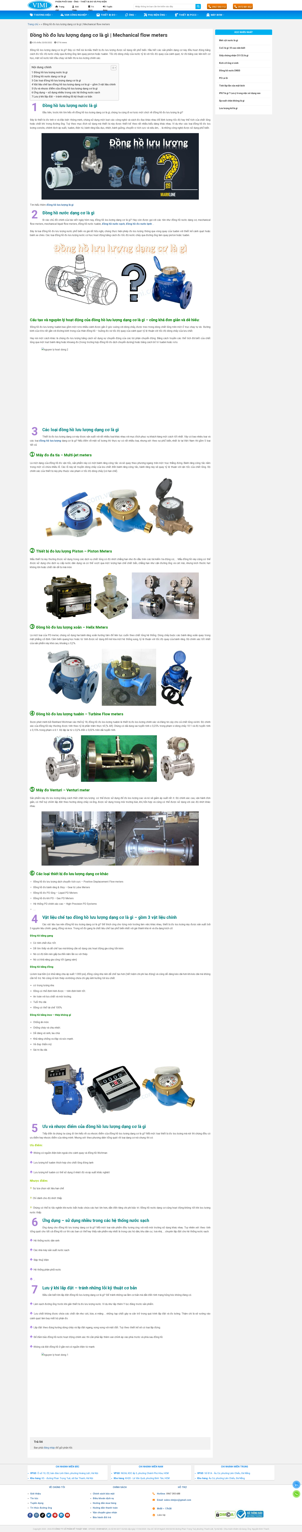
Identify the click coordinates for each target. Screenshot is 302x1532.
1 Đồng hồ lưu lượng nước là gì (49, 72)
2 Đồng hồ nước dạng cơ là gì (49, 76)
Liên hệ (161, 1515)
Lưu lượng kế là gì (228, 108)
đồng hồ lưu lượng (50, 440)
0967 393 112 (219, 7)
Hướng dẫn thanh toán (105, 1508)
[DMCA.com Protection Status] (225, 1514)
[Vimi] (40, 5)
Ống (131, 15)
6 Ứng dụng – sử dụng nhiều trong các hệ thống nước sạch (66, 92)
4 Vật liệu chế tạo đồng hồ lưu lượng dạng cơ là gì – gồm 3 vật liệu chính (74, 84)
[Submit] (198, 6)
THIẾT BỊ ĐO (108, 15)
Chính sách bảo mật (104, 1493)
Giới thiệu (35, 1493)
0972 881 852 (245, 7)
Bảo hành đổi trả (102, 1517)
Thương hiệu (42, 15)
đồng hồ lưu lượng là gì (59, 204)
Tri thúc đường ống (41, 1508)
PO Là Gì (223, 78)
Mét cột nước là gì (228, 40)
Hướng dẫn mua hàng (104, 1503)
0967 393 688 (173, 1493)
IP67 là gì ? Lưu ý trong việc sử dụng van (239, 93)
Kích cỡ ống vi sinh (228, 63)
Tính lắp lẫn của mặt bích (232, 85)
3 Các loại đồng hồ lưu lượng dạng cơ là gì (56, 80)
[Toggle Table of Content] (112, 67)
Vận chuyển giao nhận (105, 1512)
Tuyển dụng (36, 1503)
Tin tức (34, 1498)
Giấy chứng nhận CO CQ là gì (233, 55)
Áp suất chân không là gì (231, 100)
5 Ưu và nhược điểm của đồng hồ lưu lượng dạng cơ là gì (65, 88)
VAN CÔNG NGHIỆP (75, 15)
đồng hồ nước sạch (113, 223)
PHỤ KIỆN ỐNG (156, 15)
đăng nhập (49, 1447)
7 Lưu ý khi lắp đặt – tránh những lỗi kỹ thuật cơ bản (62, 96)
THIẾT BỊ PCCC (187, 15)
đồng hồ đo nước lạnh (139, 223)
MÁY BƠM (216, 15)
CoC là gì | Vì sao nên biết (232, 48)
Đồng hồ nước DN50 (229, 70)
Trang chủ (33, 24)
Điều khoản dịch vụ (103, 1498)
